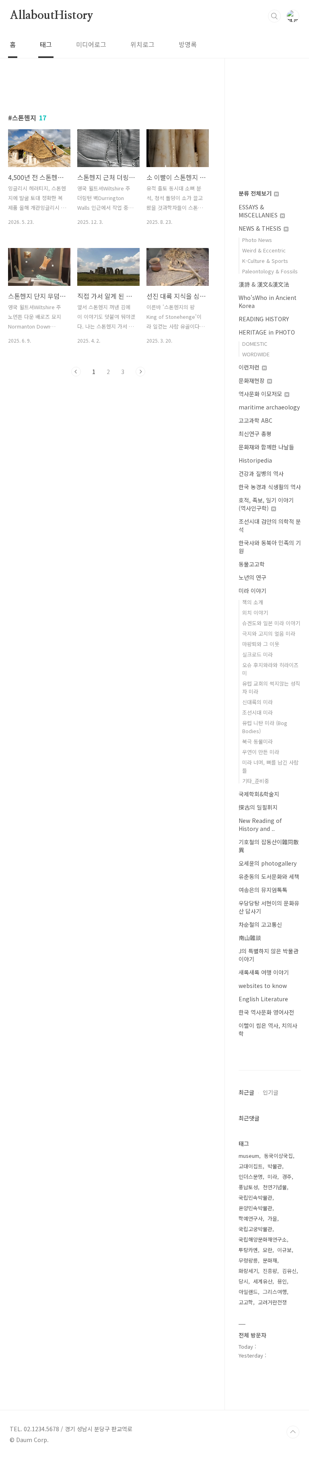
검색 (274, 16)
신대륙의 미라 (257, 702)
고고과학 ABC (255, 420)
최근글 (246, 1092)
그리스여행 (275, 1292)
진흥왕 (270, 1271)
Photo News (257, 240)
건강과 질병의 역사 (261, 473)
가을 (272, 1218)
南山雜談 (250, 938)
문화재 (270, 1260)
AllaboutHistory (51, 15)
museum (249, 1155)
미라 (272, 1176)
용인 (282, 1281)
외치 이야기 (255, 612)
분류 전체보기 (256, 193)
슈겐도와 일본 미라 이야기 (271, 623)
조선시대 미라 (257, 712)
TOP (292, 1432)
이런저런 (250, 367)
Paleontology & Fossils (270, 271)
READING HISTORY (264, 319)
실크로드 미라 (257, 654)
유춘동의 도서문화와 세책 (269, 876)
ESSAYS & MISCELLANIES (259, 211)
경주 (287, 1176)
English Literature (263, 999)
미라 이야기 (252, 591)
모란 (267, 1250)
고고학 (246, 1302)
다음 (140, 371)
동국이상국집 (278, 1155)
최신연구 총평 (255, 434)
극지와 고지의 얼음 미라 (268, 633)
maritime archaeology (269, 407)
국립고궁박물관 (255, 1229)
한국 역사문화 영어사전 (266, 1012)
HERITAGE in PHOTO (267, 332)
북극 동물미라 (257, 741)
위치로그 (142, 44)
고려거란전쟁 (272, 1302)
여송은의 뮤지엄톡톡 (263, 890)
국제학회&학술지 (259, 794)
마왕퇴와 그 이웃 (260, 644)
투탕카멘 (248, 1250)
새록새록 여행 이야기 (264, 972)
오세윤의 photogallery (268, 863)
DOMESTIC (254, 343)
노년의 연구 (252, 577)
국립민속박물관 (255, 1197)
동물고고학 (252, 564)
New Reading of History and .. (260, 824)
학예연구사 (251, 1218)
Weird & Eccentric (264, 250)
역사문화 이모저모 (261, 394)
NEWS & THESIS (261, 228)
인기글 (270, 1092)
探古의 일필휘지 (258, 807)
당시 (243, 1281)
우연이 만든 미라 (260, 752)
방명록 (188, 44)
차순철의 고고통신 (260, 924)
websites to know (263, 986)
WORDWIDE (256, 354)
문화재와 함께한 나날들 (266, 447)
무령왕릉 (248, 1260)
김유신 (289, 1271)
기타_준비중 (255, 781)
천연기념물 (275, 1187)
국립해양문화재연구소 (263, 1239)
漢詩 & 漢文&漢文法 (264, 284)
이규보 (284, 1250)
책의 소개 (252, 602)
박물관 (275, 1166)
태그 (46, 44)
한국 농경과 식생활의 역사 (270, 487)
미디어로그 (91, 44)
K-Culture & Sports (265, 261)
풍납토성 (248, 1187)
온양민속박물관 (255, 1208)
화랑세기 (248, 1271)
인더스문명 (251, 1176)
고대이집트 (251, 1166)
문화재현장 (252, 380)
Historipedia (255, 460)
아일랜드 (248, 1292)
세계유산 (262, 1281)
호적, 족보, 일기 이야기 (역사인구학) (266, 504)
